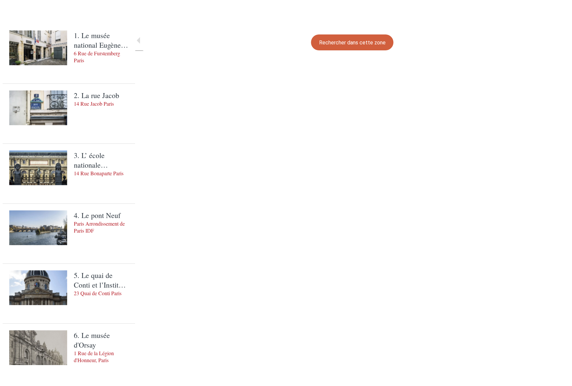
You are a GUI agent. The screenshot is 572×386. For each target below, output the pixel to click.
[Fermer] (16, 13)
